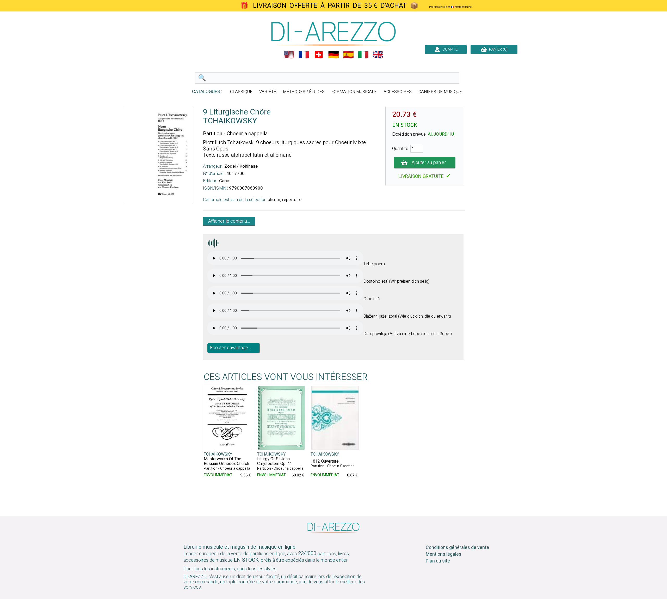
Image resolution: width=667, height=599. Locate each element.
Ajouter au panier (428, 162)
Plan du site (438, 561)
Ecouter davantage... (230, 347)
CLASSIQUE (241, 92)
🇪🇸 (348, 54)
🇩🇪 (333, 54)
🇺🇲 (288, 54)
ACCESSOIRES (398, 92)
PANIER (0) (497, 49)
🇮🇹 (363, 54)
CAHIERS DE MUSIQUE (440, 92)
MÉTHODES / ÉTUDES (304, 92)
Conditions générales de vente (457, 547)
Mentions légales (443, 554)
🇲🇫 (303, 54)
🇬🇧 (378, 54)
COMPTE (449, 49)
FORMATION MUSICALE (354, 92)
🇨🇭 (318, 54)
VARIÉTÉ (267, 92)
